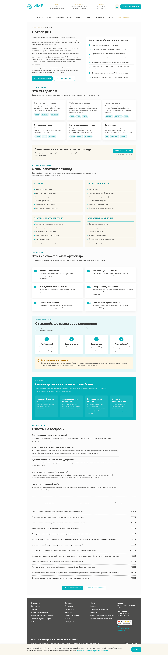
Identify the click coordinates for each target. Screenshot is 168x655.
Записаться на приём (43, 78)
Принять (136, 649)
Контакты (111, 17)
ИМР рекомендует (124, 17)
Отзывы (87, 17)
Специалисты (59, 17)
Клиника (78, 17)
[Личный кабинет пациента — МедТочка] (117, 6)
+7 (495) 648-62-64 (123, 615)
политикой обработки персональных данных (92, 651)
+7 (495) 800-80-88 (64, 78)
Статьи (69, 17)
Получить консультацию (95, 588)
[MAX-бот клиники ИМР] (136, 643)
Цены (49, 17)
